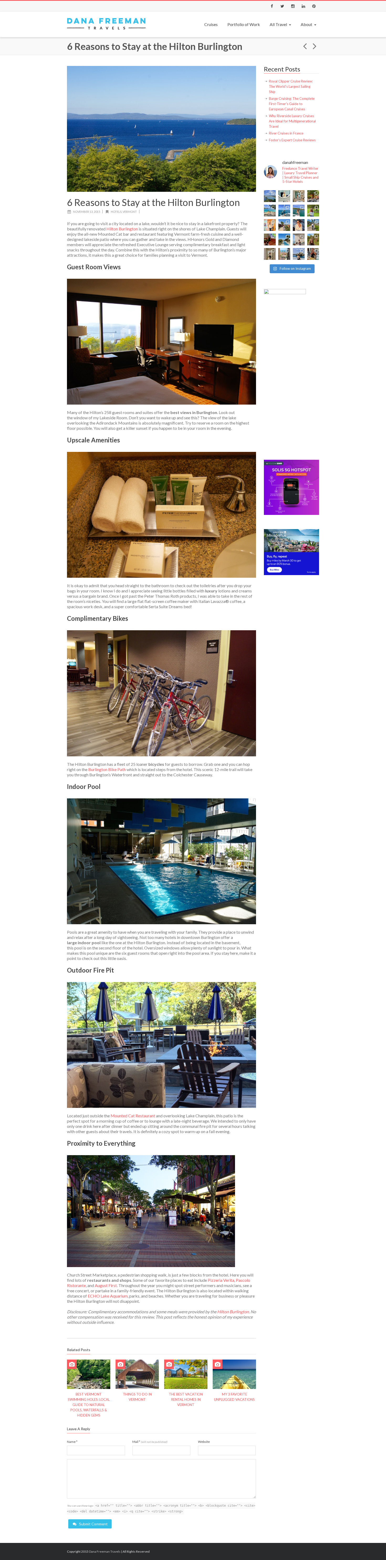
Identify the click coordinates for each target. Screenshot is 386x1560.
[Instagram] (293, 6)
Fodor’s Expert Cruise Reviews (292, 140)
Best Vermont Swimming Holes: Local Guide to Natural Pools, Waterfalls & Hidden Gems (89, 1404)
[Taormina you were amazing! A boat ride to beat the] (299, 254)
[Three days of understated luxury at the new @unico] (299, 239)
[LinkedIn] (303, 6)
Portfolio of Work (243, 24)
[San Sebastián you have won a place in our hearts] (270, 196)
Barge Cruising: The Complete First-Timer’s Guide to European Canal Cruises (292, 103)
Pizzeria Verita (221, 1280)
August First (106, 1285)
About (306, 24)
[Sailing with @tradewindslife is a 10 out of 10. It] (284, 210)
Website (204, 1442)
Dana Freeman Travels (105, 1551)
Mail (149, 1442)
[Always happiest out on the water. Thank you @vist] (299, 225)
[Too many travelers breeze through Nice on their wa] (284, 254)
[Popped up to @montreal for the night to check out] (270, 239)
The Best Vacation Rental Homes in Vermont (186, 1399)
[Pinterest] (314, 6)
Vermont (130, 211)
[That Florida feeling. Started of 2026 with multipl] (284, 239)
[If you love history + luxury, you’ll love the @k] (299, 196)
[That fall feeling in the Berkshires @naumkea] (313, 239)
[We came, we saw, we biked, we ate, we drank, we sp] (313, 210)
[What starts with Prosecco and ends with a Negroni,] (313, 254)
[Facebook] (272, 6)
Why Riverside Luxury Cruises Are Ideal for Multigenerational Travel (292, 121)
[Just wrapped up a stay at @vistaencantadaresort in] (284, 225)
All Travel (278, 24)
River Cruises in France (286, 133)
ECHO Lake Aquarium (108, 1295)
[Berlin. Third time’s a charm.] (313, 196)
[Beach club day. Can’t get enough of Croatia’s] (270, 210)
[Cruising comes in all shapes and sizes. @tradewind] (299, 210)
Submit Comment (93, 1524)
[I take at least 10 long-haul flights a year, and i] (284, 196)
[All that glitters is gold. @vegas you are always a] (270, 254)
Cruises (211, 24)
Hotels (116, 211)
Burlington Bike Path (107, 769)
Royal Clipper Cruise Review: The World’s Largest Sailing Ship (291, 86)
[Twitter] (282, 6)
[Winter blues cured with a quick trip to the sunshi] (313, 225)
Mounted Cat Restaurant (133, 1115)
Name (72, 1442)
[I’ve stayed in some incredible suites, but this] (270, 225)
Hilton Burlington (122, 228)
